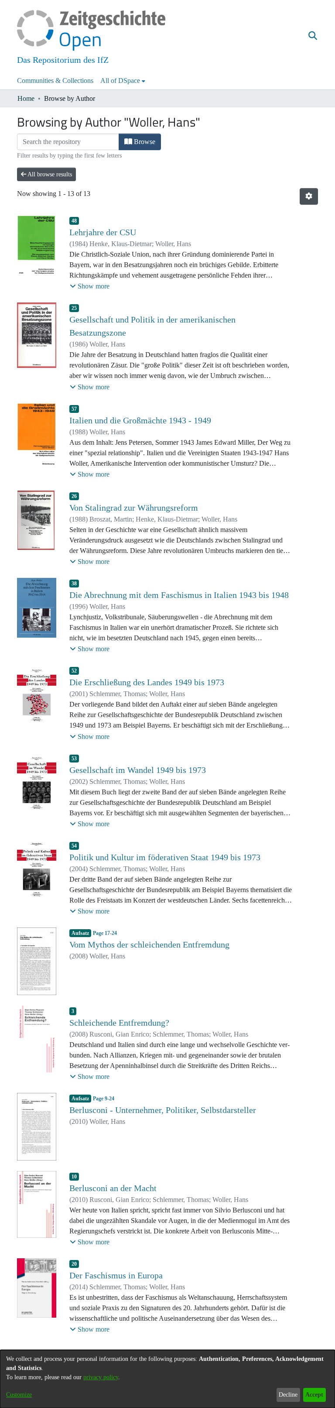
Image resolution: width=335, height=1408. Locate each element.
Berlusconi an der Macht (113, 1188)
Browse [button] (143, 141)
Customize (19, 1394)
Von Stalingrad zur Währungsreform (133, 507)
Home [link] (25, 98)
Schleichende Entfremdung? (119, 1022)
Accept (314, 1394)
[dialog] (167, 1379)
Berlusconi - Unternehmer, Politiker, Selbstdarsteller (162, 1110)
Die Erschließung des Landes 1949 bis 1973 (146, 682)
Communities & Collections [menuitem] (55, 80)
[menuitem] (122, 80)
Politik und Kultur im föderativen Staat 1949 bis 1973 (164, 857)
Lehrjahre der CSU (102, 232)
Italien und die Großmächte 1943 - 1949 (140, 420)
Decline (288, 1394)
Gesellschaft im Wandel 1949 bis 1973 (137, 770)
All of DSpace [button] (120, 80)
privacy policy (100, 1377)
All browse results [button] (49, 174)
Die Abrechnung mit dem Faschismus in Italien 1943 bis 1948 (179, 595)
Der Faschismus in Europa (116, 1275)
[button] (312, 36)
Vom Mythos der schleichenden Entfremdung (149, 944)
